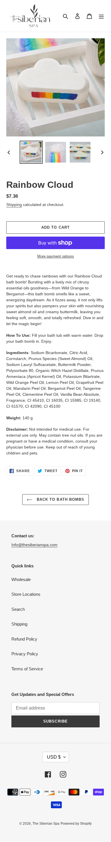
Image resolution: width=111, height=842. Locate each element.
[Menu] (101, 16)
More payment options (55, 256)
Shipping (14, 204)
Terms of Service (27, 668)
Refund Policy (24, 639)
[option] (31, 152)
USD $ (54, 757)
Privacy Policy (24, 653)
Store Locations (25, 594)
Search (18, 609)
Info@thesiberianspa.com (34, 544)
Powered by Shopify (76, 824)
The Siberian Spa (45, 824)
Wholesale (21, 579)
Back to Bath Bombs (59, 499)
